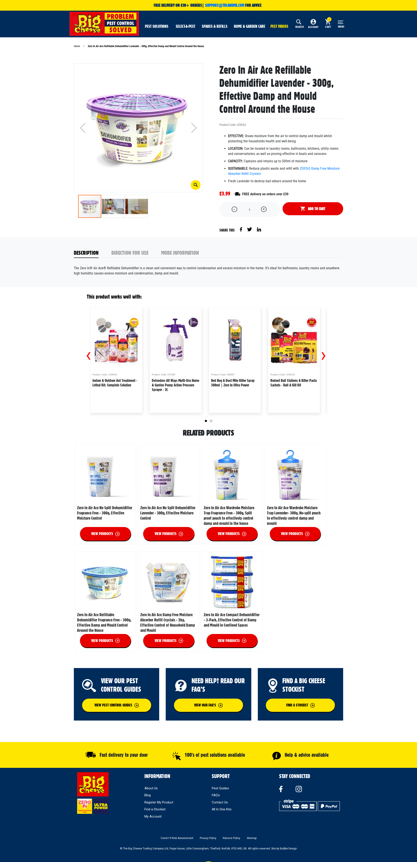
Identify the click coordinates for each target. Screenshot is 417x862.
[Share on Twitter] (250, 229)
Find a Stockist (154, 809)
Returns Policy (231, 838)
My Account (153, 816)
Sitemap (251, 838)
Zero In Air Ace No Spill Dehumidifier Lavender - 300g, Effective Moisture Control (167, 513)
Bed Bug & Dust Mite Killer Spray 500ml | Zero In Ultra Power (233, 382)
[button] (195, 185)
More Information (180, 253)
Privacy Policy (208, 838)
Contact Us (220, 802)
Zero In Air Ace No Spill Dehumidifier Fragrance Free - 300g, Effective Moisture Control (104, 513)
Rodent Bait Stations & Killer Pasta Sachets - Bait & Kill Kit (293, 382)
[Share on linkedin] (259, 229)
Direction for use (129, 253)
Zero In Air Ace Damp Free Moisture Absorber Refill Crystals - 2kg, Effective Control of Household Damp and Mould (167, 622)
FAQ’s (216, 795)
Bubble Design (288, 848)
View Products (102, 533)
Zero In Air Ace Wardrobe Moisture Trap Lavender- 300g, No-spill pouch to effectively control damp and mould (294, 515)
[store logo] (104, 23)
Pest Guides (220, 788)
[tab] (93, 253)
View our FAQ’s (205, 705)
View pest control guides (113, 705)
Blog (147, 795)
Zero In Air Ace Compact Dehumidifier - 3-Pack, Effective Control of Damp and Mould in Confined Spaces (232, 620)
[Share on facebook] (241, 229)
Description (86, 253)
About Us (151, 788)
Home (77, 46)
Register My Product (158, 802)
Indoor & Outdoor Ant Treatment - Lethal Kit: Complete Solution (115, 382)
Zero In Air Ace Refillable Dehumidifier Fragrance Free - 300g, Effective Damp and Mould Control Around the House (104, 622)
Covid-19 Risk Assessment (177, 838)
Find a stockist (297, 705)
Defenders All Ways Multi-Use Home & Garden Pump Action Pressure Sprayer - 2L (175, 385)
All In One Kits (222, 809)
